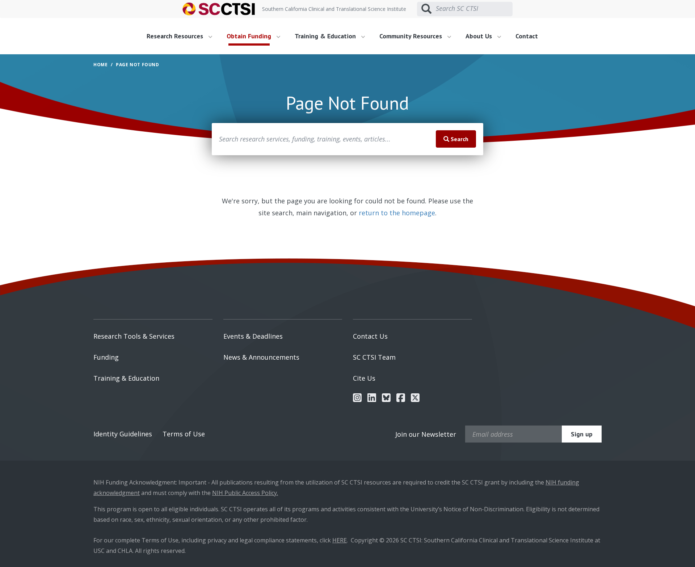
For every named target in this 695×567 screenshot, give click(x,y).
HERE (339, 540)
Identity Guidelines (122, 434)
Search (458, 139)
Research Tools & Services (133, 336)
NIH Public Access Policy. (245, 493)
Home (100, 65)
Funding (106, 357)
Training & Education (126, 378)
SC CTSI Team (374, 357)
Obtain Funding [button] (250, 36)
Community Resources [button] (411, 36)
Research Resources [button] (176, 36)
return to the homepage (397, 212)
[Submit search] (426, 9)
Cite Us (364, 378)
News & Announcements (261, 357)
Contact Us (370, 336)
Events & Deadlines (253, 336)
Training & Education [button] (326, 36)
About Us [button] (480, 36)
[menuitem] (182, 36)
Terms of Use (184, 434)
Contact (526, 36)
